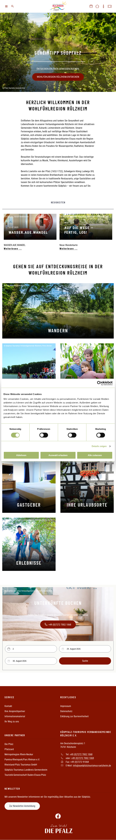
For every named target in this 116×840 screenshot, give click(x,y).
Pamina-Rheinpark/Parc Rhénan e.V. (22, 759)
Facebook (58, 816)
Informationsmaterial (15, 716)
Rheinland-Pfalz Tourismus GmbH (21, 764)
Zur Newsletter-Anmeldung (22, 806)
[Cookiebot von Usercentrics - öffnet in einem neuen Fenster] (99, 383)
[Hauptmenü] (6, 6)
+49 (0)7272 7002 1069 (82, 758)
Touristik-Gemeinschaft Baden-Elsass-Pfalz (25, 774)
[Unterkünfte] (97, 6)
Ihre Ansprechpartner (15, 711)
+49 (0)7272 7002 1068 (59, 624)
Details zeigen (99, 446)
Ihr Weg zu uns (12, 721)
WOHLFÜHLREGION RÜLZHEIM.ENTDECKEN (58, 76)
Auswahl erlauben (58, 455)
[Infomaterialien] (103, 6)
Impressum (65, 706)
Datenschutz (66, 711)
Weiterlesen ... (13, 248)
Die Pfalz (9, 744)
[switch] (43, 435)
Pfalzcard (9, 749)
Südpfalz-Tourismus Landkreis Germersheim (26, 769)
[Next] (91, 62)
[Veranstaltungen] (91, 6)
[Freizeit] (109, 6)
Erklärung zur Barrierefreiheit (74, 716)
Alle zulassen (95, 455)
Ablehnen (21, 455)
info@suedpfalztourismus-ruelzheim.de (92, 765)
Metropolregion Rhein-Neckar (19, 754)
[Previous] (25, 62)
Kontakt (8, 706)
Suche (12, 6)
